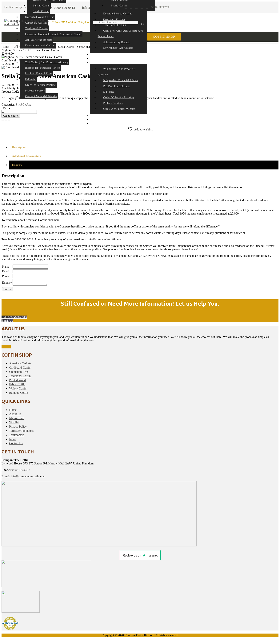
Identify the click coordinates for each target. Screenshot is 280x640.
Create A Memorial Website (41, 96)
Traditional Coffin (20, 376)
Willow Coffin (17, 388)
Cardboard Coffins (114, 19)
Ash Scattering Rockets (38, 39)
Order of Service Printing (40, 84)
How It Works (26, 50)
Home (13, 409)
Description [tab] (19, 147)
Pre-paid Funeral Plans (38, 73)
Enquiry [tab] (17, 164)
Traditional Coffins (36, 28)
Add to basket (10, 115)
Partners (22, 57)
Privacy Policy (18, 426)
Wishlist (14, 422)
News (19, 108)
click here (53, 220)
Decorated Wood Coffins (39, 17)
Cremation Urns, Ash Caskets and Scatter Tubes (53, 34)
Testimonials (16, 434)
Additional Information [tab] (26, 155)
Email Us (7, 320)
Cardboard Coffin (19, 367)
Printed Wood (17, 380)
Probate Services (35, 90)
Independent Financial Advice (42, 67)
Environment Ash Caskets (40, 45)
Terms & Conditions (21, 430)
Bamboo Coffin (18, 392)
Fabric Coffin (41, 11)
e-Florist (30, 79)
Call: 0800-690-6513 (14, 317)
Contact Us (16, 443)
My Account (16, 418)
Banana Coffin (41, 5)
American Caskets (20, 363)
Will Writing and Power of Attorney (46, 62)
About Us (15, 414)
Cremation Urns (18, 371)
